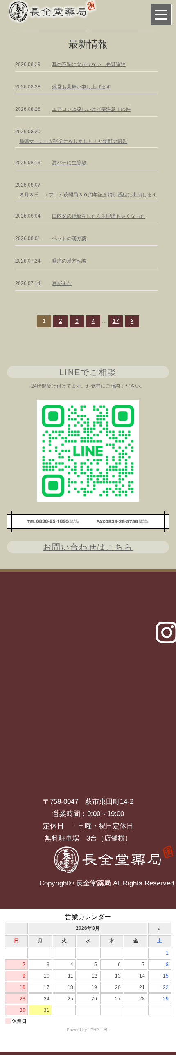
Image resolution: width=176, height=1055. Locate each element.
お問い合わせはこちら (88, 547)
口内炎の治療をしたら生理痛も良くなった (98, 216)
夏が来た (62, 283)
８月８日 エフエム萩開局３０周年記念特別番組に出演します (88, 195)
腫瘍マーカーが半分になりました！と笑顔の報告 (73, 141)
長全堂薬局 (93, 883)
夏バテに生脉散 (69, 163)
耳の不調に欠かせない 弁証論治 (89, 64)
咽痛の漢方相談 (69, 261)
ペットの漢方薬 (69, 238)
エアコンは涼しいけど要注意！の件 (91, 109)
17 (116, 321)
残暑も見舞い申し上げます (81, 87)
